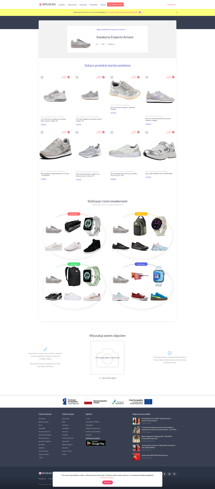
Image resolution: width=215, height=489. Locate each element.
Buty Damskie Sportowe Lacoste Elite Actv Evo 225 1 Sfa (124, 174)
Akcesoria (42, 418)
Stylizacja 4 (141, 264)
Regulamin (89, 425)
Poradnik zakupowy (148, 441)
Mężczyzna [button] (72, 5)
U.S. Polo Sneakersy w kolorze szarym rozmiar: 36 (89, 120)
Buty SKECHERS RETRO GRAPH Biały (159, 173)
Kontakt (88, 435)
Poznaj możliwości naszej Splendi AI (122, 12)
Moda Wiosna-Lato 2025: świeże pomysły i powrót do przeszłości (156, 419)
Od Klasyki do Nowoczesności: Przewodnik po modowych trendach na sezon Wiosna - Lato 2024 (159, 428)
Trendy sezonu (146, 423)
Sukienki (41, 448)
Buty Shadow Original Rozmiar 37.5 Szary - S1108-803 (55, 174)
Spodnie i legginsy (45, 441)
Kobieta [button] (62, 5)
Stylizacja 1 (74, 214)
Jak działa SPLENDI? (93, 422)
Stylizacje (83, 5)
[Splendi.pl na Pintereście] (174, 474)
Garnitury (65, 425)
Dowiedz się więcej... (108, 477)
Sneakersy (111, 44)
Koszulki (65, 435)
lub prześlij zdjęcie (109, 378)
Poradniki (93, 5)
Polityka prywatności (93, 428)
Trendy (103, 5)
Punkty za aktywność (93, 431)
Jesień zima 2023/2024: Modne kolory (155, 455)
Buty (103, 44)
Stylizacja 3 (74, 264)
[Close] (177, 12)
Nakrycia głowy (44, 438)
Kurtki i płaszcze (44, 431)
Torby (41, 457)
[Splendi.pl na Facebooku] (164, 474)
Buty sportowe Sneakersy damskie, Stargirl (123, 108)
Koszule (65, 431)
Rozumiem (107, 482)
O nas (88, 418)
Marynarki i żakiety (45, 435)
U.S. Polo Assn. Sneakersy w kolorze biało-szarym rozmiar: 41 (53, 120)
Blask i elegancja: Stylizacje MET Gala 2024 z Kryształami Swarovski (157, 437)
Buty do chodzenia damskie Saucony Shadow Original (158, 119)
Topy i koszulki (44, 454)
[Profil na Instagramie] (169, 474)
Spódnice (42, 444)
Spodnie (65, 448)
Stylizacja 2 (141, 214)
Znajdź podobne (64, 77)
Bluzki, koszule (44, 422)
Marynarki (65, 441)
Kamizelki (42, 428)
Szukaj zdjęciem (116, 4)
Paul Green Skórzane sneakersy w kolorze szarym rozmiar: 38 (87, 175)
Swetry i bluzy (43, 451)
